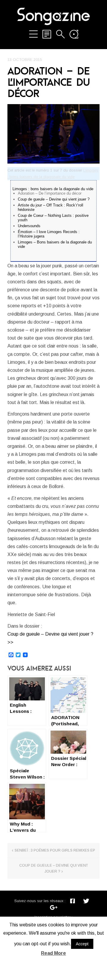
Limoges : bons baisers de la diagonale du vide (52, 189)
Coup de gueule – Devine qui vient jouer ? (53, 199)
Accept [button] (82, 943)
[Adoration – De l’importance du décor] (53, 134)
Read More (53, 953)
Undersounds (29, 226)
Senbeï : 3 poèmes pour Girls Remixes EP (55, 850)
